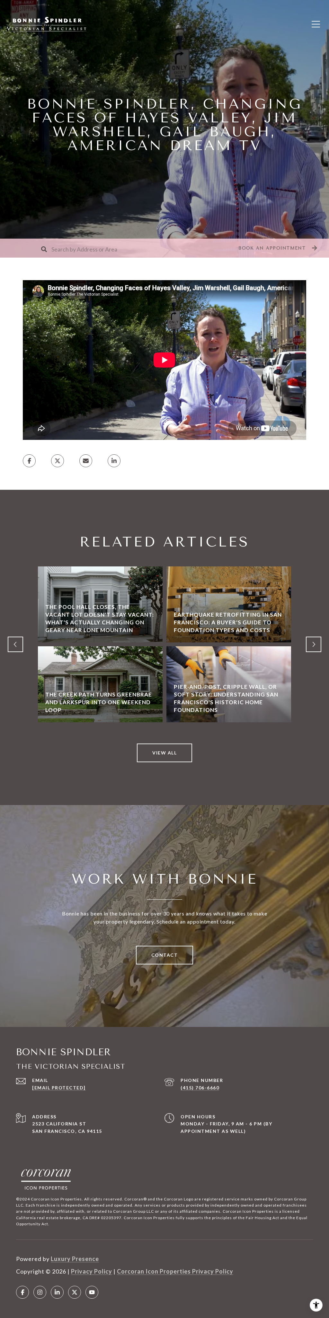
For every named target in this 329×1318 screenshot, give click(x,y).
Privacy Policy (91, 1271)
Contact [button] (164, 955)
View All (164, 752)
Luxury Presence (75, 1258)
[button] (277, 248)
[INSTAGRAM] (39, 1292)
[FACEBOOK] (22, 1292)
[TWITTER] (74, 1292)
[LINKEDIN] (57, 1292)
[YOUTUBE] (91, 1292)
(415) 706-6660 (200, 1087)
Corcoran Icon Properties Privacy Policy (175, 1271)
